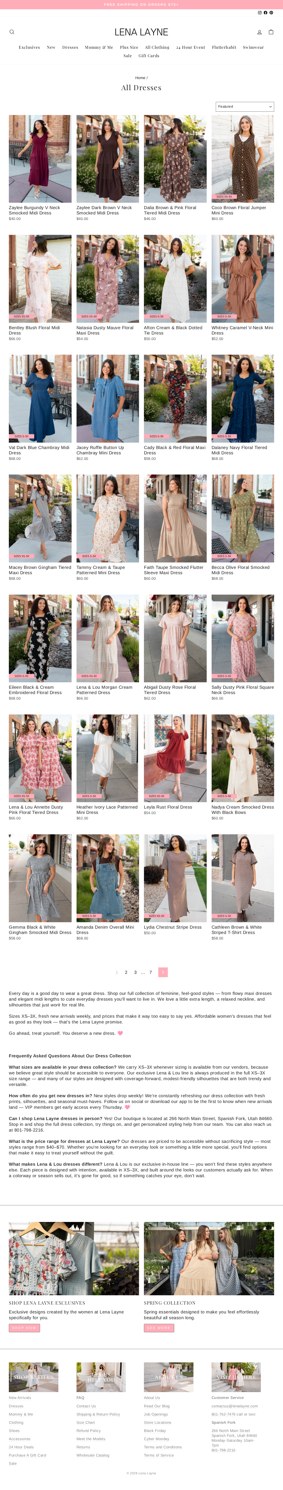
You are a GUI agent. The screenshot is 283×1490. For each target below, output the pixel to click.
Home (140, 78)
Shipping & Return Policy (98, 1414)
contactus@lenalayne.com (235, 1406)
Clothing (16, 1422)
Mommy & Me (99, 47)
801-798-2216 (223, 1450)
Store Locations (158, 1422)
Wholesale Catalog (92, 1455)
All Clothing (157, 47)
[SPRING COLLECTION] (209, 1258)
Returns (83, 1447)
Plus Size (129, 47)
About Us (152, 1398)
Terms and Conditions (163, 1447)
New (51, 47)
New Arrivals (20, 1398)
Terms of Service (159, 1455)
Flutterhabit (224, 47)
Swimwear (253, 47)
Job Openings (156, 1414)
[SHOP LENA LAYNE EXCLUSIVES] (74, 1258)
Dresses (70, 47)
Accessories (20, 1439)
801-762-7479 (223, 1414)
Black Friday (155, 1431)
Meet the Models (91, 1439)
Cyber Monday (156, 1439)
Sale (128, 55)
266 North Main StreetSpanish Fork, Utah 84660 (234, 1433)
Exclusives (29, 47)
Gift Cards (149, 55)
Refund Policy (88, 1431)
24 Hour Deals (21, 1447)
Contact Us (86, 1406)
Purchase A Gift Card (27, 1455)
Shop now (24, 1328)
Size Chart (85, 1422)
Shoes (14, 1431)
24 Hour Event (190, 47)
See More (159, 1328)
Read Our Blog (157, 1406)
